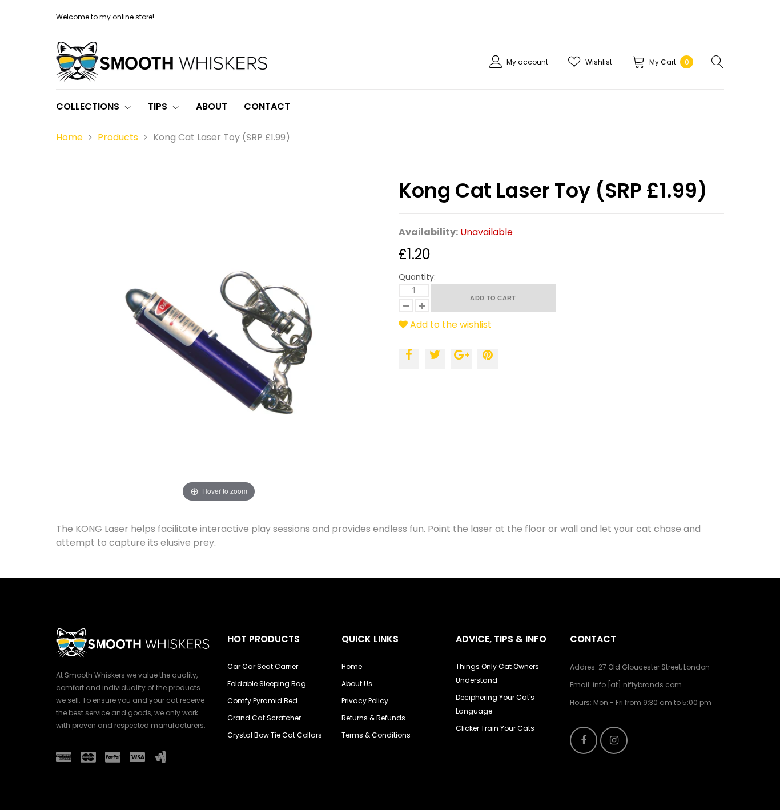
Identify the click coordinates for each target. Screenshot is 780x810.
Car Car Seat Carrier (262, 666)
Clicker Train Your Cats (495, 728)
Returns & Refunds (373, 718)
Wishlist (598, 62)
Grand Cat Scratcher (264, 718)
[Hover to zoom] (218, 341)
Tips (159, 106)
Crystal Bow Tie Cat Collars (274, 735)
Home (69, 137)
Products (118, 137)
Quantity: (417, 277)
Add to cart (493, 298)
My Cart (669, 62)
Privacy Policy (364, 701)
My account (527, 62)
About (211, 106)
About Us (356, 683)
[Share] (409, 359)
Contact (267, 106)
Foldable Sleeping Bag (266, 683)
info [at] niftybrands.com (637, 685)
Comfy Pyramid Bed (262, 701)
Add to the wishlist (450, 324)
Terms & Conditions (376, 735)
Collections (89, 106)
